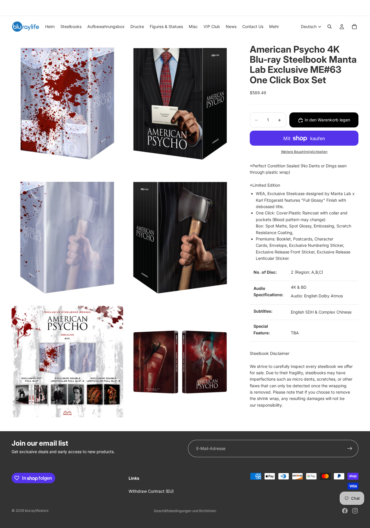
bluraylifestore (37, 510)
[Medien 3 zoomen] (67, 237)
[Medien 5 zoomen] (67, 361)
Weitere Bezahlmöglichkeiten (304, 152)
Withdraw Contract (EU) (151, 491)
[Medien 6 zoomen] (180, 361)
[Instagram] (355, 510)
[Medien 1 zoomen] (67, 103)
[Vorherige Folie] (13, 7)
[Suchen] (329, 26)
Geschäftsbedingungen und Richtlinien (185, 511)
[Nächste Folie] (352, 7)
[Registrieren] (350, 448)
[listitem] (274, 26)
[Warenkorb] (354, 26)
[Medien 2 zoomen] (180, 103)
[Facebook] (344, 510)
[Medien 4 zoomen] (180, 237)
